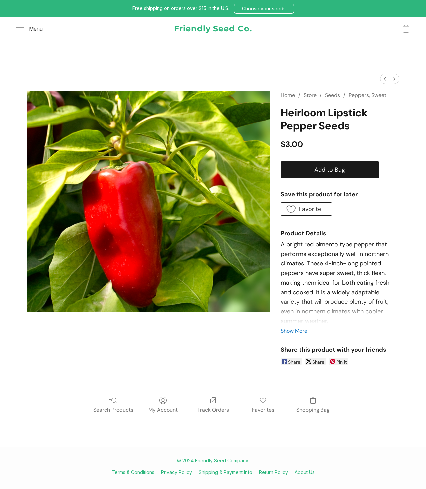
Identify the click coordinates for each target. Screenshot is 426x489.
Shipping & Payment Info (225, 472)
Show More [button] (294, 330)
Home (288, 95)
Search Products (113, 409)
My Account (163, 409)
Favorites (263, 409)
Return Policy (273, 472)
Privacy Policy (176, 472)
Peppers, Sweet (367, 95)
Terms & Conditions (133, 472)
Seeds (332, 95)
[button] (264, 9)
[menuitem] (385, 79)
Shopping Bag (313, 409)
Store (310, 95)
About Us (305, 472)
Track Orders (213, 409)
